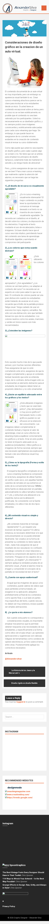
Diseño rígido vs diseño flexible (24, 683)
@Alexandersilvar (13, 659)
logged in (20, 702)
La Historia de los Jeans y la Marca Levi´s (22, 671)
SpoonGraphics (17, 865)
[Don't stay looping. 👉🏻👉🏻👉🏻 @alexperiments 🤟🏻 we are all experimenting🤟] (27, 744)
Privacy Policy (9, 906)
